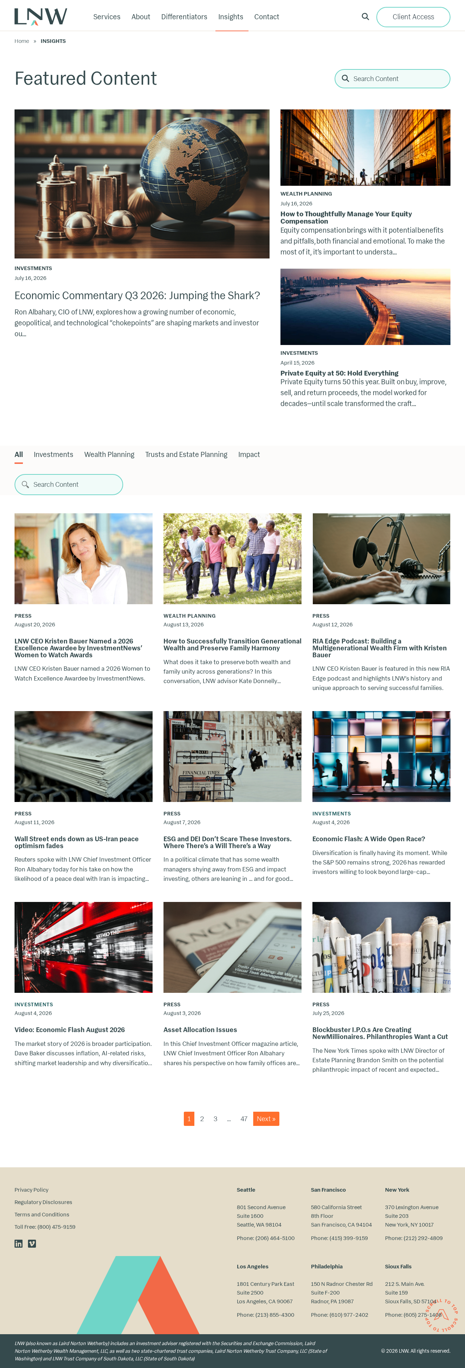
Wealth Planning (306, 193)
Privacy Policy (31, 1189)
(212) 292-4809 (423, 1238)
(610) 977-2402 (348, 1314)
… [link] (229, 1119)
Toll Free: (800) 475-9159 (45, 1226)
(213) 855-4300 (274, 1314)
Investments (33, 268)
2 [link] (202, 1119)
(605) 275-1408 (423, 1314)
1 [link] (189, 1119)
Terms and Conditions (42, 1214)
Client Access (413, 17)
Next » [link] (266, 1119)
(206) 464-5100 (275, 1238)
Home (22, 40)
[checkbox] (53, 455)
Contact (266, 17)
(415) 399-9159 (348, 1238)
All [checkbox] (19, 454)
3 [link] (216, 1119)
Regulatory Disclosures (43, 1202)
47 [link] (243, 1119)
